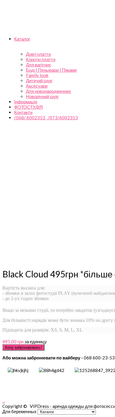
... (3, 400)
